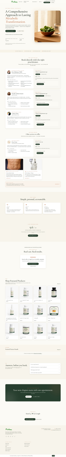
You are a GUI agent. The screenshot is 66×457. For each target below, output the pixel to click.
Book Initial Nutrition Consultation (42, 104)
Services (20, 1)
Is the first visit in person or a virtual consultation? (39, 367)
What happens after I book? (35, 369)
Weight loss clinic (26, 2)
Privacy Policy (26, 446)
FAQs (6, 446)
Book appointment (46, 2)
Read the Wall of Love (32, 235)
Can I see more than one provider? (36, 372)
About (40, 1)
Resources (34, 1)
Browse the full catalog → (38, 353)
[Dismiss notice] (55, 455)
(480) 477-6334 (48, 0)
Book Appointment (40, 124)
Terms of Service (24, 455)
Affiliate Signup (7, 450)
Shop (52, 2)
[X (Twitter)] (12, 436)
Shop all (58, 283)
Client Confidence (8, 449)
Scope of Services (8, 447)
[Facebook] (6, 436)
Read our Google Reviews (32, 263)
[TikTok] (15, 436)
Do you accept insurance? (35, 364)
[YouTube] (10, 436)
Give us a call (17, 367)
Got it (53, 455)
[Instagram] (8, 436)
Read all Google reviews (29, 419)
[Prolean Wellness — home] (14, 2)
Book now (28, 396)
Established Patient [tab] (43, 74)
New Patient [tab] (37, 74)
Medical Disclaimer (27, 443)
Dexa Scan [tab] (37, 144)
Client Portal (53, 0)
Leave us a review (38, 419)
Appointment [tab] (38, 115)
